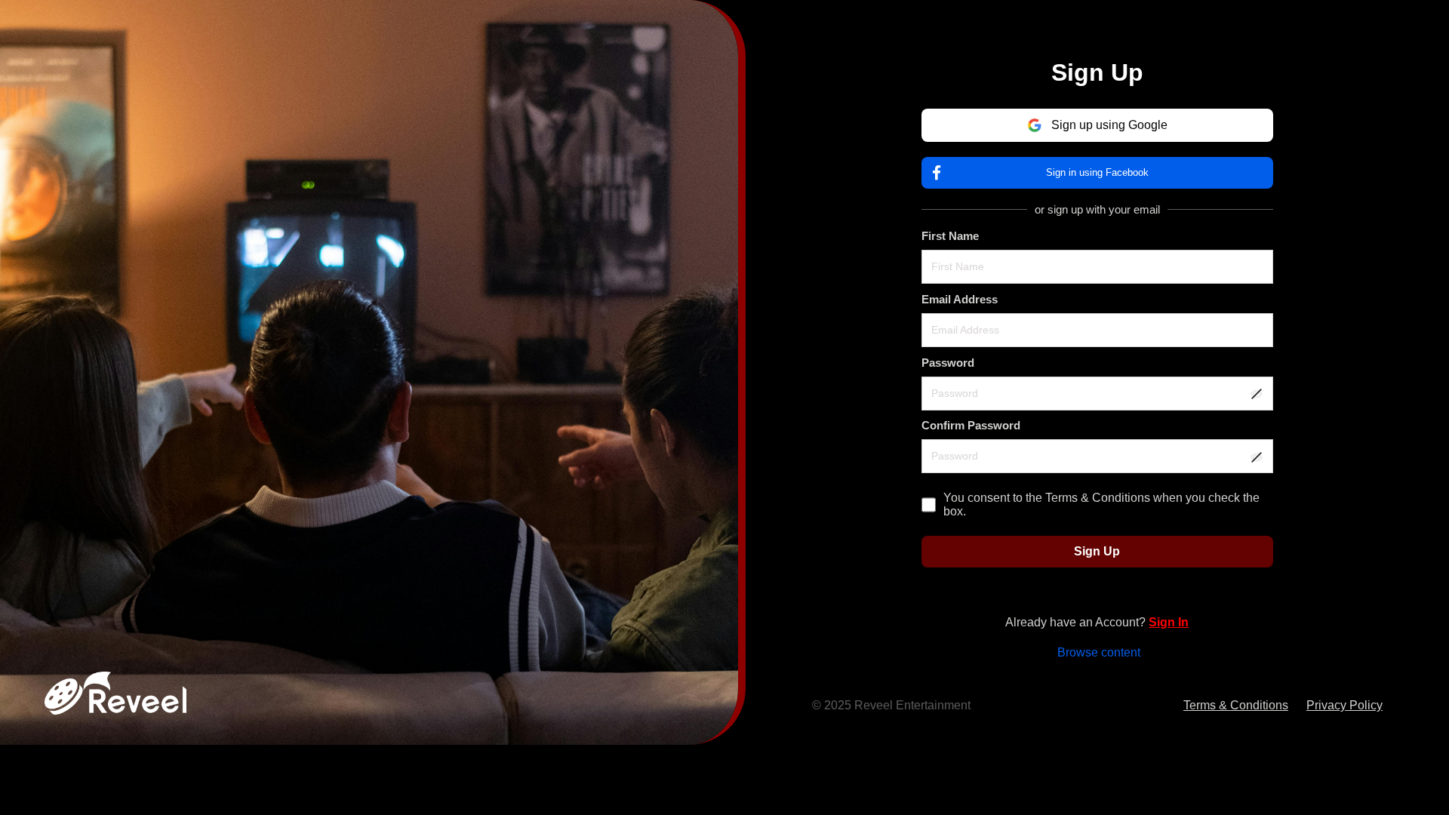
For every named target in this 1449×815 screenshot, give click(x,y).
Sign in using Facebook (1097, 172)
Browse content (1098, 652)
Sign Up (1097, 551)
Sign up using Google (1109, 124)
